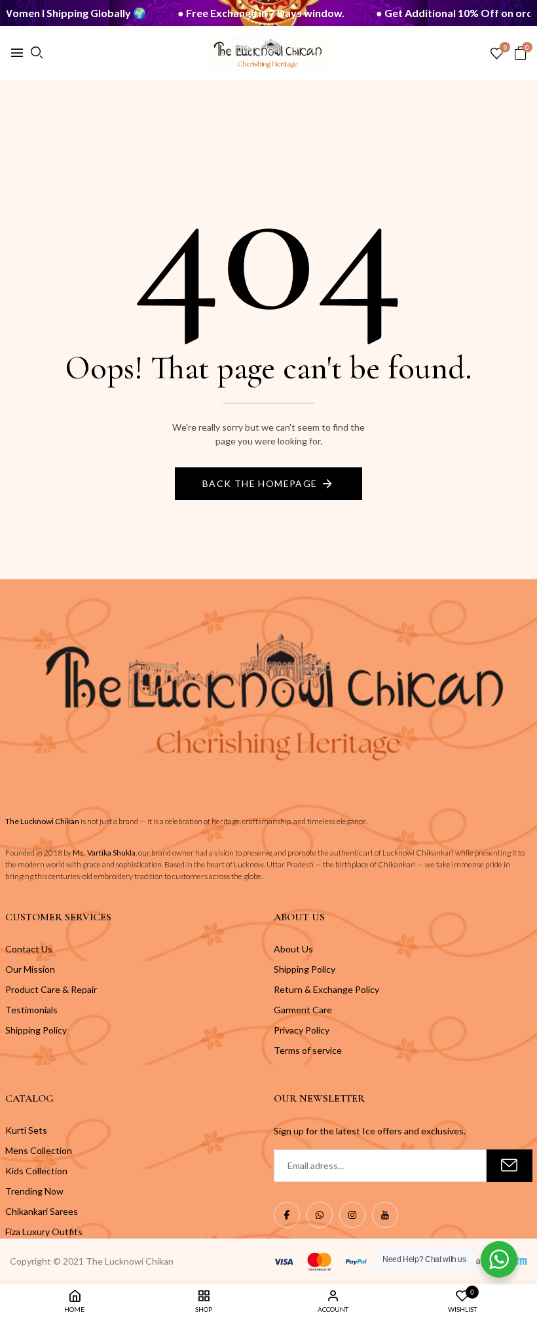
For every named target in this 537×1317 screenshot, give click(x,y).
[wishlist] (497, 54)
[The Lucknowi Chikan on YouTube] (385, 1215)
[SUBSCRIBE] (509, 1165)
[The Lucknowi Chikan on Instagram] (352, 1215)
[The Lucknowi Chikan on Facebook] (287, 1215)
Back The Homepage (260, 483)
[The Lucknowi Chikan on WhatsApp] (319, 1215)
